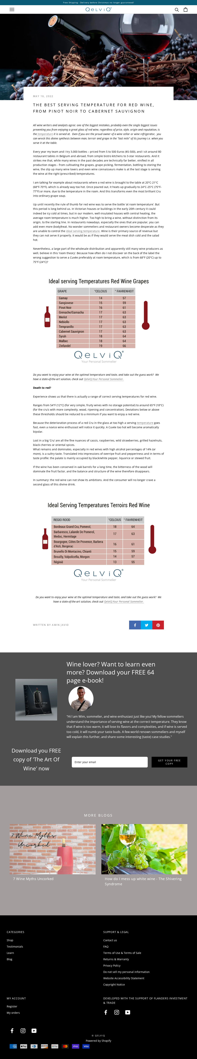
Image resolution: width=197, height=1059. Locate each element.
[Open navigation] (12, 9)
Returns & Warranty (116, 959)
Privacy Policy (111, 965)
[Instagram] (116, 1012)
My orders (13, 1013)
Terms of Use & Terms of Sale (122, 953)
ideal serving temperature (83, 231)
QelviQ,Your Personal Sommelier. (104, 379)
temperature (45, 134)
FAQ (106, 946)
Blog (9, 959)
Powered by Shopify (98, 1041)
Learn (10, 953)
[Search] (177, 9)
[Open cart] (185, 9)
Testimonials (15, 946)
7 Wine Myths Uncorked (33, 878)
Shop (10, 940)
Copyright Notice (114, 984)
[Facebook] (105, 1012)
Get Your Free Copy (169, 762)
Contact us (110, 940)
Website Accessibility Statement (123, 978)
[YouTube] (127, 1012)
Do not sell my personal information (126, 972)
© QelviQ (98, 1035)
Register (12, 1006)
